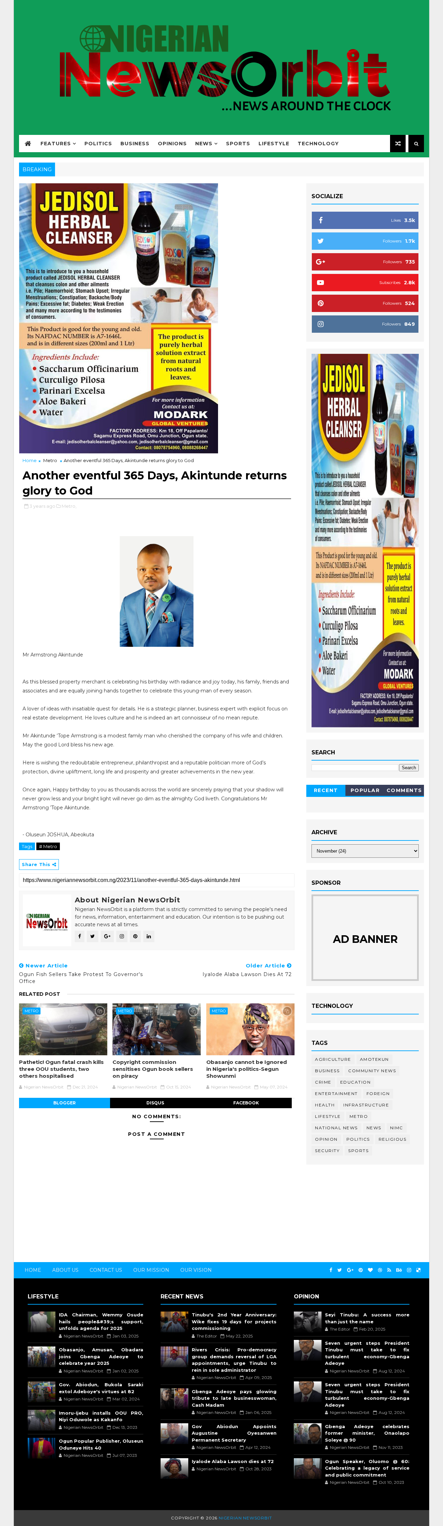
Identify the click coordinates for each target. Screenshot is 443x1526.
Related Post (39, 994)
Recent (326, 790)
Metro (50, 460)
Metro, (69, 506)
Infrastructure (366, 1104)
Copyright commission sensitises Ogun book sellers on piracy (152, 1069)
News (204, 143)
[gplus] (350, 1270)
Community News (372, 1070)
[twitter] (340, 1270)
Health (325, 1104)
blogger (64, 1102)
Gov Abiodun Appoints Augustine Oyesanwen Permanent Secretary (234, 1433)
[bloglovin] (370, 1270)
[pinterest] (360, 1270)
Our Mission (151, 1270)
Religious (393, 1139)
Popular (365, 790)
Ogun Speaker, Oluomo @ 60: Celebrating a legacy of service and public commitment (367, 1468)
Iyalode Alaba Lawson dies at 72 (233, 1461)
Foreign (378, 1093)
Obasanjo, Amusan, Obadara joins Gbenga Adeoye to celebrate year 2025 (101, 1356)
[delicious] (418, 1270)
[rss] (389, 1270)
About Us (65, 1270)
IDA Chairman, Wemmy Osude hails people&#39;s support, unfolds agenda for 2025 (101, 1321)
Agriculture (333, 1059)
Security (327, 1150)
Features (55, 143)
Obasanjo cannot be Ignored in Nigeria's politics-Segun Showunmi (246, 1069)
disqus (155, 1102)
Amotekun (374, 1059)
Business (135, 143)
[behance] (399, 1270)
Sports (238, 143)
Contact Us (106, 1270)
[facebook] (331, 1270)
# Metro (48, 846)
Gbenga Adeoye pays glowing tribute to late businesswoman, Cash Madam (234, 1398)
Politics (98, 143)
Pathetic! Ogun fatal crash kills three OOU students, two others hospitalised (61, 1069)
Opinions (172, 143)
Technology (318, 143)
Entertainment (336, 1093)
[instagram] (409, 1270)
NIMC (396, 1127)
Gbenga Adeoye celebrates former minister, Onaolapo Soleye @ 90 (367, 1433)
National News (336, 1127)
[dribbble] (380, 1270)
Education (355, 1082)
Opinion (326, 1139)
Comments (404, 790)
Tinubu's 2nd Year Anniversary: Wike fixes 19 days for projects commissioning (234, 1321)
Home (29, 460)
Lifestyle (274, 143)
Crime (323, 1082)
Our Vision (196, 1270)
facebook (246, 1102)
